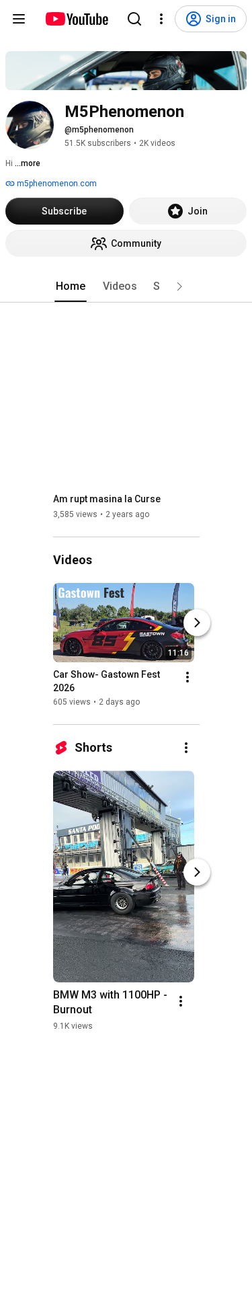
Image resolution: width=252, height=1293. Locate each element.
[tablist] (126, 286)
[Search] (134, 19)
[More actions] (187, 677)
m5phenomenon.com (56, 183)
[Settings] (161, 19)
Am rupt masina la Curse (107, 499)
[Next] (196, 622)
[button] (179, 286)
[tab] (70, 286)
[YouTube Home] (76, 19)
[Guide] (19, 19)
